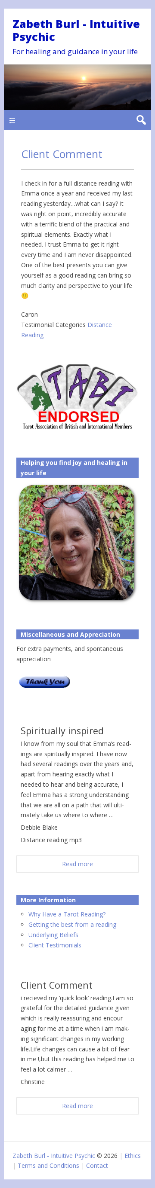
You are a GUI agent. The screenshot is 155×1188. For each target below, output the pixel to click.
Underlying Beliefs (53, 935)
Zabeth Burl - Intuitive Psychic (76, 30)
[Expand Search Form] (141, 120)
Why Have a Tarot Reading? (66, 914)
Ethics (132, 1155)
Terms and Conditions (48, 1165)
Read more (77, 864)
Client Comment (61, 154)
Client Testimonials (54, 945)
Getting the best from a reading (72, 924)
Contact (97, 1165)
